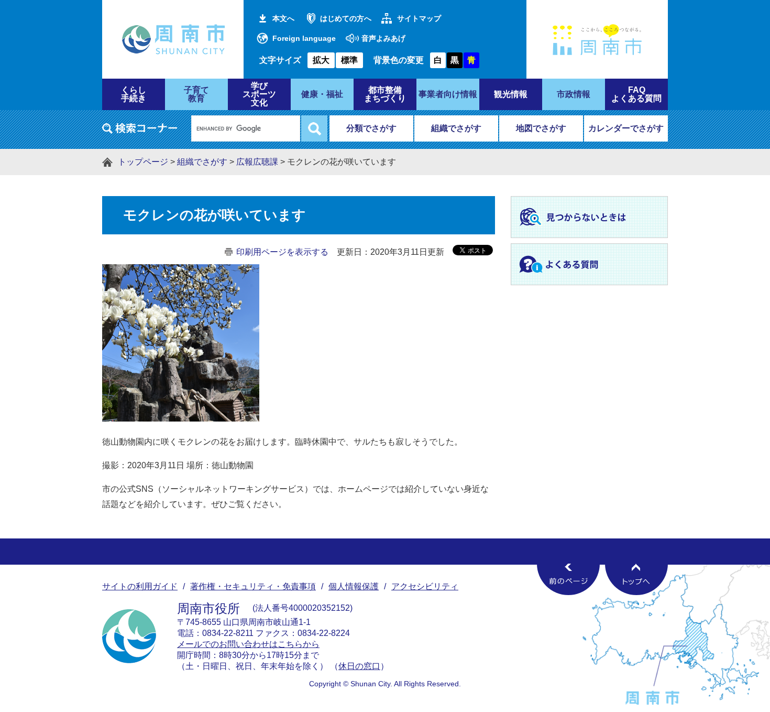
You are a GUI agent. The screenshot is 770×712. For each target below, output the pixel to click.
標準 (349, 60)
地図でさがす (541, 128)
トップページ (143, 161)
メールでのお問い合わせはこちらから (248, 644)
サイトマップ (419, 18)
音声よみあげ (383, 38)
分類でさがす (371, 128)
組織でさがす (456, 128)
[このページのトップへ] (636, 579)
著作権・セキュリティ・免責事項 (253, 586)
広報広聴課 (257, 161)
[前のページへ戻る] (568, 579)
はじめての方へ (345, 18)
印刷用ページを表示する (282, 251)
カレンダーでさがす (626, 128)
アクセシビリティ (424, 586)
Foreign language (304, 38)
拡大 (321, 60)
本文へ (283, 18)
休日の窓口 (359, 666)
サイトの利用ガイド (140, 586)
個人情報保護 (353, 586)
